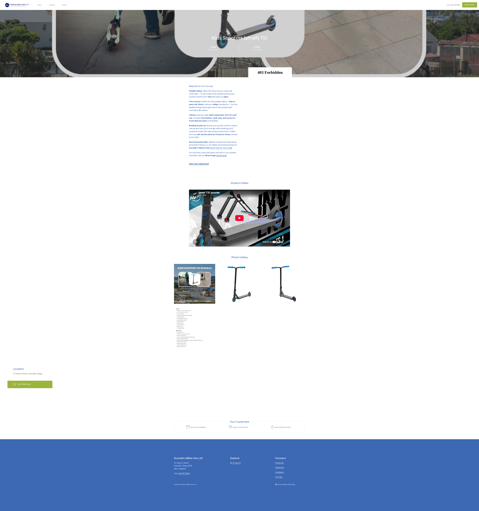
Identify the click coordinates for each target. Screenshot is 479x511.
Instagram (279, 472)
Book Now (469, 5)
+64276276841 (455, 5)
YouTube (279, 477)
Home (39, 5)
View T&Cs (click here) (199, 164)
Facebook (279, 463)
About (64, 5)
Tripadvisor (279, 467)
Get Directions (24, 384)
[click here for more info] (221, 148)
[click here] (221, 155)
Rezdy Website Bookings (286, 484)
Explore (52, 5)
